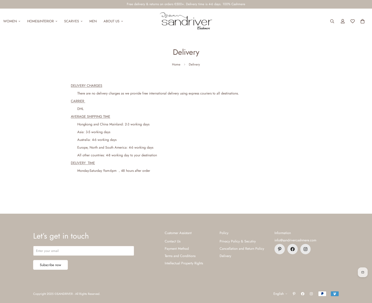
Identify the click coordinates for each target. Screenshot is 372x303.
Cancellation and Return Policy (242, 248)
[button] (362, 21)
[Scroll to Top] (364, 280)
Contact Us (172, 241)
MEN (93, 21)
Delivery (225, 255)
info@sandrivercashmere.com (295, 240)
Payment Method (177, 248)
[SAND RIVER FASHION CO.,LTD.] (186, 21)
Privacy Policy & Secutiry (238, 241)
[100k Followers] (305, 249)
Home (176, 64)
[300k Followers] (292, 249)
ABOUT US (111, 21)
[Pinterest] (279, 249)
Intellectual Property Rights (184, 263)
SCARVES (71, 21)
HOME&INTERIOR (40, 21)
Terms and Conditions (180, 255)
